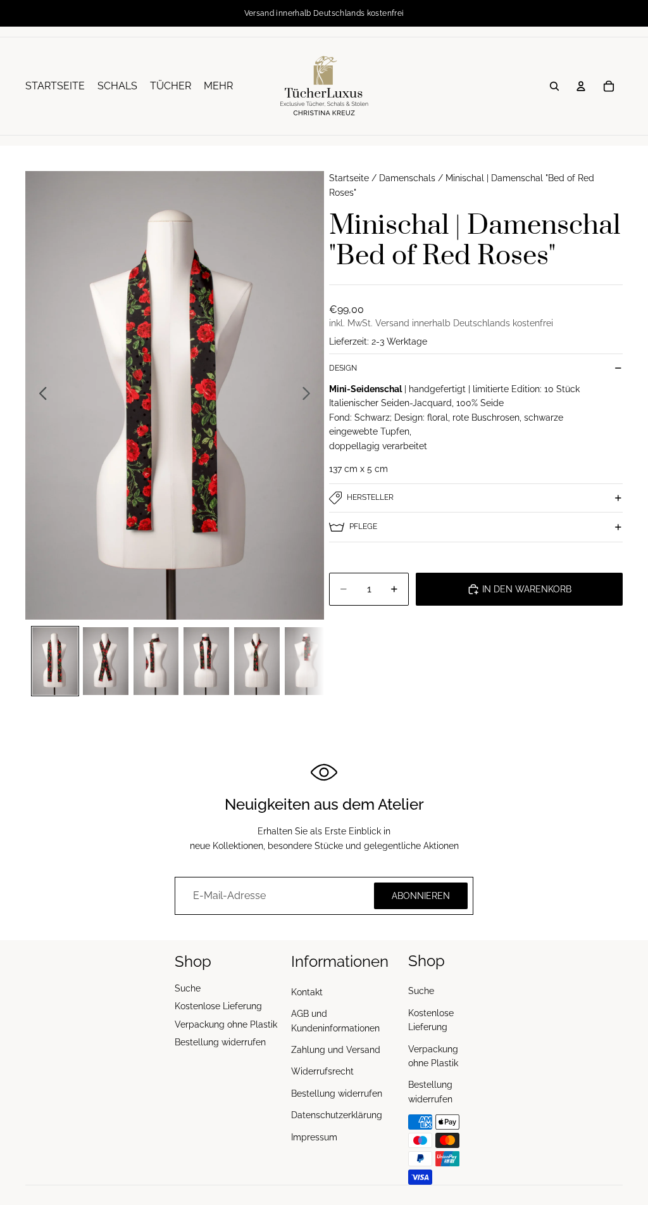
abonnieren (421, 896)
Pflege (363, 526)
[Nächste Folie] (310, 395)
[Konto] (581, 86)
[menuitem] (218, 86)
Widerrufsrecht (322, 1071)
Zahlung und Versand (335, 1050)
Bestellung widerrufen (220, 1042)
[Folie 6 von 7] (307, 661)
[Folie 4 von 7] (206, 661)
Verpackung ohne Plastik (226, 1024)
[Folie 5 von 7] (257, 661)
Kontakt (307, 992)
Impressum (314, 1137)
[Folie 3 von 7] (156, 661)
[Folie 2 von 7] (105, 661)
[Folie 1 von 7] (55, 661)
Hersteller (370, 497)
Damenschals (407, 178)
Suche (188, 988)
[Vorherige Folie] (39, 395)
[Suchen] (554, 86)
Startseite (349, 178)
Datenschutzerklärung (336, 1115)
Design (343, 368)
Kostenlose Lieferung (218, 1006)
